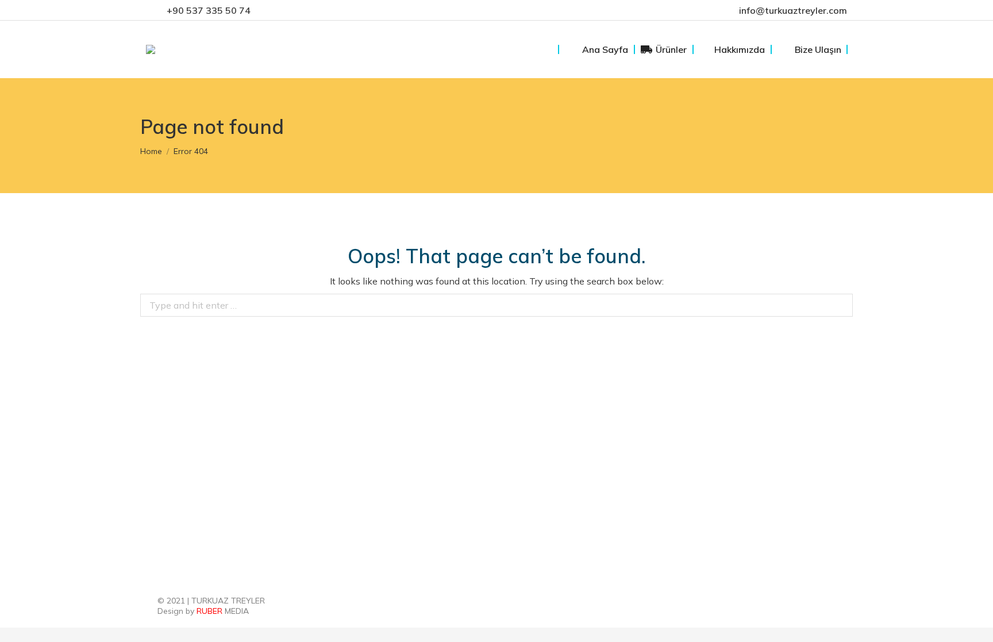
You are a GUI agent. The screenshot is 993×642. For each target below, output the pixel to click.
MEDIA (223, 611)
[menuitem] (596, 49)
